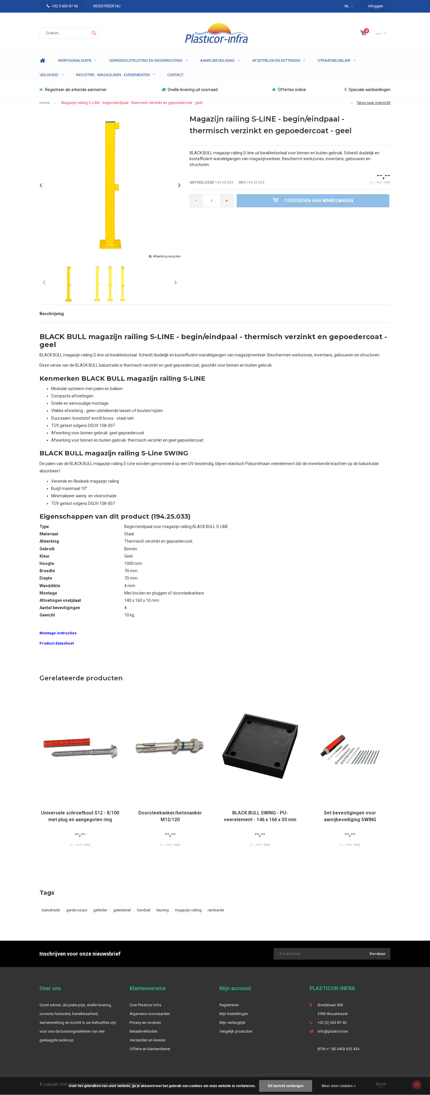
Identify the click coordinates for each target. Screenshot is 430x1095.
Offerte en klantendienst (150, 1049)
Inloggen (375, 6)
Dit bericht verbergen (285, 1086)
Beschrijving (51, 313)
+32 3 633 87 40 (65, 6)
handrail (143, 910)
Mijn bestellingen (233, 1014)
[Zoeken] (93, 33)
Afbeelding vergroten (167, 256)
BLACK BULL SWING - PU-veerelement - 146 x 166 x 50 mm (260, 816)
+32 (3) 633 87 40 (332, 1022)
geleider (100, 910)
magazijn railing (188, 910)
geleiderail (122, 910)
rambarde (216, 910)
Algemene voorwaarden (150, 1014)
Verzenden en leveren (148, 1040)
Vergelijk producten (235, 1031)
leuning (162, 910)
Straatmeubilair (334, 60)
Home (42, 61)
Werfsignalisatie (75, 60)
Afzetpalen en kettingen (276, 60)
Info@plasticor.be (333, 1031)
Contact (175, 75)
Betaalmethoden (143, 1031)
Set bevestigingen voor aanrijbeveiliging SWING (350, 816)
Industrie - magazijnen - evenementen (113, 75)
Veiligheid (49, 75)
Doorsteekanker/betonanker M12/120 (170, 816)
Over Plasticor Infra (145, 1005)
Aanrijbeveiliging (217, 60)
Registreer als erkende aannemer (76, 89)
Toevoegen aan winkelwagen (318, 200)
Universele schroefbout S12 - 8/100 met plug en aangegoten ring (80, 816)
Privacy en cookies (145, 1022)
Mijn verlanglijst (232, 1022)
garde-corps (76, 910)
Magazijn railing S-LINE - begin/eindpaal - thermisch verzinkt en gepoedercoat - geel (131, 102)
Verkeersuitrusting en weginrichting (146, 60)
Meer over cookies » (339, 1086)
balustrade (51, 910)
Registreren (229, 1005)
